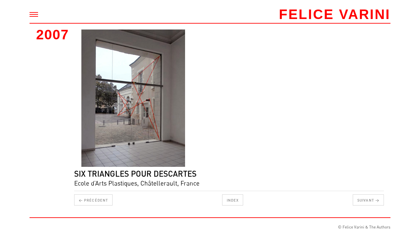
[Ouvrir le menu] (34, 14)
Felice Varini (353, 227)
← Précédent (93, 200)
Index (233, 200)
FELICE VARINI (334, 14)
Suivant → (368, 200)
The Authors (379, 227)
